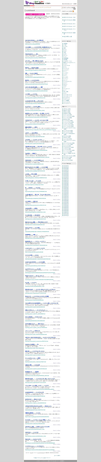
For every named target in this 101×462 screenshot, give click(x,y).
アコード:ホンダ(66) (68, 117)
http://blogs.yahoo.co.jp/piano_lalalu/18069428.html (35, 403)
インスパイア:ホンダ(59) (69, 122)
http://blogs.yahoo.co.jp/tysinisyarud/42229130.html (35, 219)
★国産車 (65, 43)
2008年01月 (66, 212)
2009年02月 (66, 193)
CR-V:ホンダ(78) (67, 109)
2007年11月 (66, 215)
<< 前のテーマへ (36, 457)
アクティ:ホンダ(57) (68, 114)
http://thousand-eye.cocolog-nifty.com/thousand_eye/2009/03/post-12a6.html (40, 129)
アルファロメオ (67, 65)
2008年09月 (66, 200)
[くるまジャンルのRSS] (68, 11)
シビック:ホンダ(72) (68, 139)
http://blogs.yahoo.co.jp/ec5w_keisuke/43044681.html (36, 368)
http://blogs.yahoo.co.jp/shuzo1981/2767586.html (35, 396)
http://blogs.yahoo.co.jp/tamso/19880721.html (34, 164)
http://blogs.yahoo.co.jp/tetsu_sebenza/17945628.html (36, 327)
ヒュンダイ (66, 77)
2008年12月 (66, 196)
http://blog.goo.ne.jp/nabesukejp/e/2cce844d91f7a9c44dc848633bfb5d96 (40, 443)
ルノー (65, 90)
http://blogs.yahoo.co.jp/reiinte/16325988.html (34, 300)
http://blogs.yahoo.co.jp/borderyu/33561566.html (35, 423)
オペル (65, 66)
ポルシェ (65, 84)
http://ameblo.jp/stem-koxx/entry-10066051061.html (35, 57)
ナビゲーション (67, 98)
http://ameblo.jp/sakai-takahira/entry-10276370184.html (36, 117)
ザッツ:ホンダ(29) (67, 136)
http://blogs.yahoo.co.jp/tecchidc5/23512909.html (35, 307)
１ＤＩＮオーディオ (68, 94)
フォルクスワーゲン (68, 81)
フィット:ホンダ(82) (68, 151)
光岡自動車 (66, 58)
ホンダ (41, 7)
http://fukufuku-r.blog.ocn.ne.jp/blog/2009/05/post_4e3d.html (37, 157)
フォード (65, 80)
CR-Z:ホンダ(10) (67, 137)
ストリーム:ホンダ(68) (68, 144)
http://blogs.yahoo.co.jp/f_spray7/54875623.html (35, 136)
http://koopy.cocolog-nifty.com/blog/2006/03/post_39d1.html (37, 375)
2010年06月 (66, 171)
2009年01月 (66, 195)
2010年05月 (66, 173)
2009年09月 (66, 183)
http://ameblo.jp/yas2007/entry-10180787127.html (35, 409)
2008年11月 (66, 198)
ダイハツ (65, 55)
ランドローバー (67, 88)
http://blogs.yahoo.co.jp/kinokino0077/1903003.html (35, 293)
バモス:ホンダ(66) (67, 148)
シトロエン (66, 72)
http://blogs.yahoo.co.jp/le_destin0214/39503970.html (36, 334)
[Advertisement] (36, 29)
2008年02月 (66, 211)
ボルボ (65, 85)
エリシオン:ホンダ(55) (68, 130)
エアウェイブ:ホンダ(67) (69, 125)
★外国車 (65, 59)
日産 (65, 48)
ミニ (65, 87)
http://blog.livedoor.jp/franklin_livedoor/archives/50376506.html (37, 259)
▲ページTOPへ (57, 455)
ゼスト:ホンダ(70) (67, 146)
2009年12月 (66, 179)
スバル (65, 56)
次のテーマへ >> (47, 457)
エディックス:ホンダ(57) (69, 126)
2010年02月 (66, 176)
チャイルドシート (67, 103)
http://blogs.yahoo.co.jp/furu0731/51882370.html (35, 124)
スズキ (65, 53)
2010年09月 (66, 168)
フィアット (66, 78)
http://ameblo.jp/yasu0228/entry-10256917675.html (35, 70)
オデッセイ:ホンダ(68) (68, 132)
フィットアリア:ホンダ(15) (69, 150)
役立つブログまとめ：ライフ (69, 26)
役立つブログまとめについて (67, 3)
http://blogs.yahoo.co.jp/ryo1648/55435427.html (34, 238)
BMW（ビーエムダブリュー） (70, 62)
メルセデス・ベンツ (68, 61)
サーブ (65, 71)
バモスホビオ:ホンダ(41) (69, 147)
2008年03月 (66, 209)
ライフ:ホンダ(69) (67, 158)
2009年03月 (66, 192)
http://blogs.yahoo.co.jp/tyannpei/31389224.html (35, 77)
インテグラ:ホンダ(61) (68, 120)
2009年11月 (66, 180)
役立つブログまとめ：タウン (69, 23)
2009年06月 (66, 187)
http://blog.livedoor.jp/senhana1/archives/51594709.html (36, 84)
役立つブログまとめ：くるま (69, 17)
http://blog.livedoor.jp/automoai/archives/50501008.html (36, 90)
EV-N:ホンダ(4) (67, 119)
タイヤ (65, 93)
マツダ (65, 50)
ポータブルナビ (67, 97)
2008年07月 (66, 203)
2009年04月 (66, 190)
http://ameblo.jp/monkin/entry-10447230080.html (35, 320)
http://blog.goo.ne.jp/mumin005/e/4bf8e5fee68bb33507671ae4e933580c (40, 449)
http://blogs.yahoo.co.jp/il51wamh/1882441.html (34, 143)
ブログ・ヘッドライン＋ (42, 460)
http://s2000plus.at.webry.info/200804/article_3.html (35, 436)
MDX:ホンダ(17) (67, 110)
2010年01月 (66, 177)
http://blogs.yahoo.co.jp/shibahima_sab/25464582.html (36, 245)
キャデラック (66, 68)
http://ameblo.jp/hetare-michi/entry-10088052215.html (36, 177)
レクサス (65, 46)
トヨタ (65, 45)
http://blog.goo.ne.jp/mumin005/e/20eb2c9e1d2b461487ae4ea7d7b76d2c (40, 272)
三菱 (65, 52)
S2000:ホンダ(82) (67, 113)
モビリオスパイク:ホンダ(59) (69, 155)
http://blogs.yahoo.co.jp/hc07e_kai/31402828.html (35, 313)
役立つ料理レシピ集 (68, 36)
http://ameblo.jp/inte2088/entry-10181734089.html (35, 265)
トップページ (27, 7)
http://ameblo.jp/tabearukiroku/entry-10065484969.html (36, 150)
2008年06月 (66, 205)
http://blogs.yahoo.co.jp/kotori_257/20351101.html (35, 97)
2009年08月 (66, 184)
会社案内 (74, 3)
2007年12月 (66, 214)
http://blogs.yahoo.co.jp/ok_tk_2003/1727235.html (35, 355)
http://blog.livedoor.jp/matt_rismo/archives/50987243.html (36, 341)
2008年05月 (66, 206)
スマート (65, 75)
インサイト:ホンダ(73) (68, 123)
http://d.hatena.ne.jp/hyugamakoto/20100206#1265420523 (37, 416)
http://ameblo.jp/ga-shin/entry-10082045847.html (35, 103)
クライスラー (66, 69)
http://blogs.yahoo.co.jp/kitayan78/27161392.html (35, 170)
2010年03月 (66, 174)
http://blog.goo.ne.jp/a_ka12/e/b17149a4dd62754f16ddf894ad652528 (39, 279)
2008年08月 (66, 202)
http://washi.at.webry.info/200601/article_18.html (35, 110)
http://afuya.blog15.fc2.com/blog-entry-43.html (34, 184)
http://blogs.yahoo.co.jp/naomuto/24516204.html (35, 224)
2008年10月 (66, 199)
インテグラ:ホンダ (47, 7)
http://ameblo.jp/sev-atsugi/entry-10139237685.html (35, 198)
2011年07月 (66, 166)
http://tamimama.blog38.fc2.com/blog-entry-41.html (35, 212)
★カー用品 (66, 91)
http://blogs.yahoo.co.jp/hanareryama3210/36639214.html (37, 50)
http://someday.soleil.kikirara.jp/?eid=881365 (34, 252)
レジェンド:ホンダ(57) (68, 160)
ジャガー (65, 74)
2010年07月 (66, 170)
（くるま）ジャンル (35, 7)
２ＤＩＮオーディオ (68, 96)
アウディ (65, 64)
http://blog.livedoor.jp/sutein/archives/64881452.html (35, 205)
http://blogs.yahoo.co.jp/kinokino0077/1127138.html (35, 382)
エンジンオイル (67, 101)
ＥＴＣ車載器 (66, 100)
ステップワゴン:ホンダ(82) (69, 143)
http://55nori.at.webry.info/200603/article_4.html (34, 286)
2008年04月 (66, 208)
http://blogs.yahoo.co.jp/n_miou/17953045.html (34, 348)
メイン (42, 457)
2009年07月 (66, 186)
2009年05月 (66, 189)
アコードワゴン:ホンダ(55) (69, 116)
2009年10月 (66, 182)
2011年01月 (66, 167)
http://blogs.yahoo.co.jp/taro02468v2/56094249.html (35, 64)
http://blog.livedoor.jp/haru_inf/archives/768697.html (35, 361)
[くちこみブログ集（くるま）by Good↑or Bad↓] (41, 4)
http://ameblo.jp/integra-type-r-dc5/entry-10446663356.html (37, 231)
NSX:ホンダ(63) (67, 112)
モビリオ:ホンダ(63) (68, 157)
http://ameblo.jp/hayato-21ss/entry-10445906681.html (36, 191)
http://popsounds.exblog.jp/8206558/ (32, 44)
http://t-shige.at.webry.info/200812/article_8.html (34, 429)
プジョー (65, 82)
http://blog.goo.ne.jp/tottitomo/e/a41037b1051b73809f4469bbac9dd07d (39, 389)
